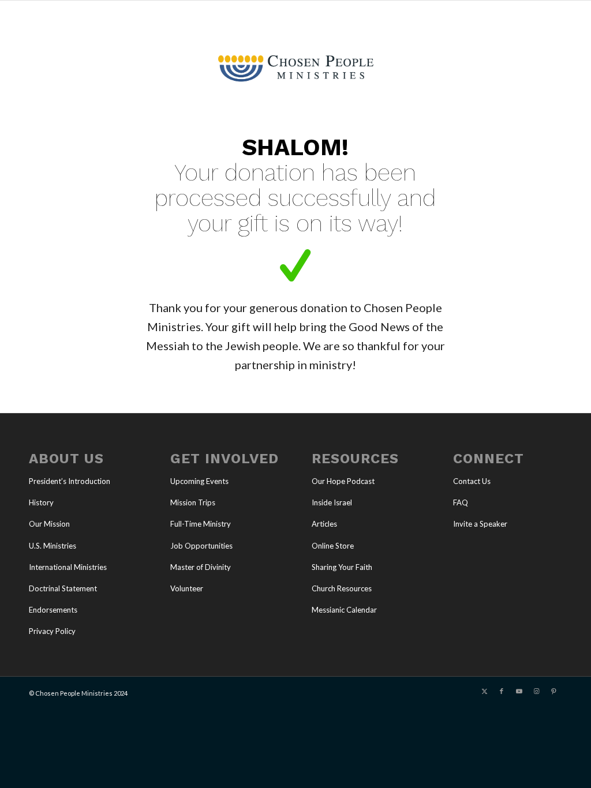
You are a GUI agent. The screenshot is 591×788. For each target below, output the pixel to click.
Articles (324, 523)
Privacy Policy (52, 631)
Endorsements (53, 609)
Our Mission (49, 523)
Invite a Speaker (480, 523)
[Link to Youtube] (519, 691)
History (41, 502)
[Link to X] (484, 691)
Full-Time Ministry (200, 523)
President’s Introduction (69, 481)
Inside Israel (332, 502)
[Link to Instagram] (536, 691)
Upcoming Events (199, 481)
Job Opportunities (201, 545)
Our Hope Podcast (343, 481)
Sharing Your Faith (342, 567)
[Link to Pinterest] (553, 691)
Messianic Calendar (344, 609)
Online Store (333, 545)
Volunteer (186, 588)
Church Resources (342, 588)
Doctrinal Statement (63, 588)
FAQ (460, 502)
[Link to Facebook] (501, 691)
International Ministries (68, 567)
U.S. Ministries (52, 545)
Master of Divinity (200, 567)
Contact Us (472, 481)
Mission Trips (192, 502)
